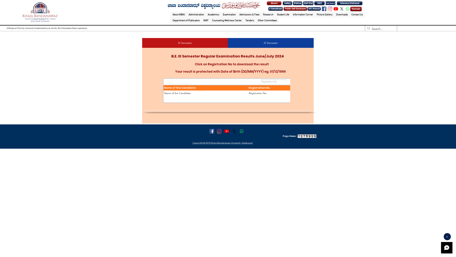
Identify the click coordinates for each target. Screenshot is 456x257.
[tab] (185, 43)
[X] (342, 9)
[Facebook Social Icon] (324, 9)
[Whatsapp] (347, 9)
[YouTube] (336, 9)
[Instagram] (330, 9)
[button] (179, 15)
